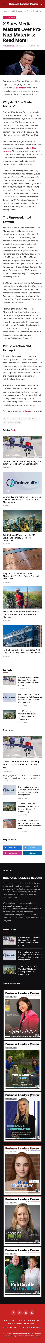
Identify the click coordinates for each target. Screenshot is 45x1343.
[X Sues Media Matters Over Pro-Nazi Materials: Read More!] (22, 74)
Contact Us (29, 1324)
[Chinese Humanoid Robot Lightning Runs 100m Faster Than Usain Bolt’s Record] (22, 447)
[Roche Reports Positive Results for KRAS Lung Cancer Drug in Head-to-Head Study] (22, 636)
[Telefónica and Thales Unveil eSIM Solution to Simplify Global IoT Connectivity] (22, 521)
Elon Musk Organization (13, 419)
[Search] (41, 4)
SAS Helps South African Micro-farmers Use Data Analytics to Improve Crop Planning (21, 614)
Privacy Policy (9, 1327)
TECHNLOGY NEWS (31, 1320)
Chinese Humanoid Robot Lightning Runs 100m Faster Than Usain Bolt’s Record (22, 462)
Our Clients (16, 1320)
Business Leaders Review (14, 46)
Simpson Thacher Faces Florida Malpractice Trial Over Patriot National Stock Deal (21, 576)
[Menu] (4, 4)
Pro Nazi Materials (32, 419)
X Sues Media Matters (12, 422)
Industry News (9, 17)
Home (5, 11)
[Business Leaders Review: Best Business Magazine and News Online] (23, 4)
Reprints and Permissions (30, 1327)
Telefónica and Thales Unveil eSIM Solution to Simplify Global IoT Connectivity (19, 538)
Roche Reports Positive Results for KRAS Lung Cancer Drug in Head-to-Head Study (22, 651)
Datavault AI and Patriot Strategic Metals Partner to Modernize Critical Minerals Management (22, 500)
